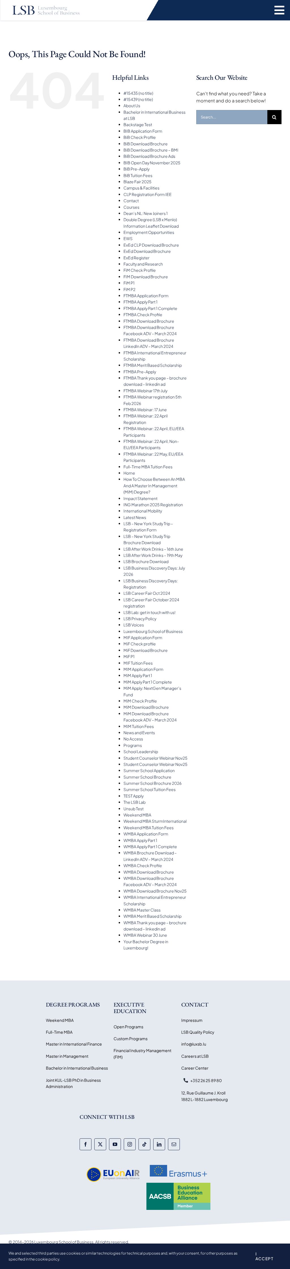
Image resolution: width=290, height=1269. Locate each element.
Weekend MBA (137, 814)
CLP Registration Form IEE (147, 194)
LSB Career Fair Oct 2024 (146, 593)
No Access (133, 738)
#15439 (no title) (138, 99)
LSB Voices (133, 624)
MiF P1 (129, 656)
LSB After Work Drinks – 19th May (152, 555)
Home (129, 472)
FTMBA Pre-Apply (139, 371)
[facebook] (85, 1144)
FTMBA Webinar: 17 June (145, 409)
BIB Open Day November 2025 (151, 162)
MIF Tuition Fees (138, 662)
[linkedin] (159, 1144)
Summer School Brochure (147, 776)
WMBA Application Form (145, 833)
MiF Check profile (139, 643)
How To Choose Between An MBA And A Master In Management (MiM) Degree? (154, 485)
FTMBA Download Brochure (148, 321)
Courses (131, 207)
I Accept (264, 1256)
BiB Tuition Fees (137, 175)
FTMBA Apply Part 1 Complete (150, 308)
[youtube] (115, 1144)
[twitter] (100, 1144)
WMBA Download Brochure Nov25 (155, 890)
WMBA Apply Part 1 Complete (150, 846)
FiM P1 (129, 282)
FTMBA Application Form (146, 295)
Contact (131, 200)
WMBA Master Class (142, 909)
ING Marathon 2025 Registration (153, 504)
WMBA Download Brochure (148, 871)
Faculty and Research (143, 263)
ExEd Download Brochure (147, 251)
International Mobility (142, 510)
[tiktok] (144, 1144)
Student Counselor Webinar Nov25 (155, 757)
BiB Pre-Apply (136, 168)
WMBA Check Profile (142, 865)
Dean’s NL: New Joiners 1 (145, 213)
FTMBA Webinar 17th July (145, 390)
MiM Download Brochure (146, 707)
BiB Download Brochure (145, 143)
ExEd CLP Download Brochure (151, 244)
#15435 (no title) (138, 93)
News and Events (139, 732)
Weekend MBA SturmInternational (155, 821)
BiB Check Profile (139, 137)
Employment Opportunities (148, 232)
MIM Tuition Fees (138, 726)
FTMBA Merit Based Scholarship (152, 365)
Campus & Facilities (141, 187)
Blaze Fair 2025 (137, 181)
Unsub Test (133, 808)
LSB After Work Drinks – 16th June (153, 548)
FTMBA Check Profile (142, 314)
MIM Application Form (143, 669)
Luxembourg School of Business (153, 631)
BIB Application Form (142, 130)
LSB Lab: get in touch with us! (149, 612)
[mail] (174, 1144)
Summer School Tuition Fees (149, 789)
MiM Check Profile (140, 700)
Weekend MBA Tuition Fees (148, 827)
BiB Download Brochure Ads (149, 156)
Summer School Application (149, 770)
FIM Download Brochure (145, 276)
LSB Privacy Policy (139, 618)
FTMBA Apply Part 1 (140, 301)
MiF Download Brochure (145, 650)
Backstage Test (137, 124)
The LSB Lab (134, 802)
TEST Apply (133, 795)
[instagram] (130, 1144)
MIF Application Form (142, 637)
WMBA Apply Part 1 (140, 840)
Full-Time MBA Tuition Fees (147, 466)
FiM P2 (129, 289)
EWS (128, 238)
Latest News (134, 517)
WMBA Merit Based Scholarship (152, 916)
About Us (131, 105)
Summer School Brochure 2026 (152, 783)
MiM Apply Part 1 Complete (147, 681)
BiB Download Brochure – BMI (150, 149)
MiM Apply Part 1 (137, 675)
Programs (132, 745)
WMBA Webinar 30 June (145, 935)
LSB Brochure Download (146, 561)
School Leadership (140, 751)
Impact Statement (140, 498)
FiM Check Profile (139, 270)
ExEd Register (136, 257)
